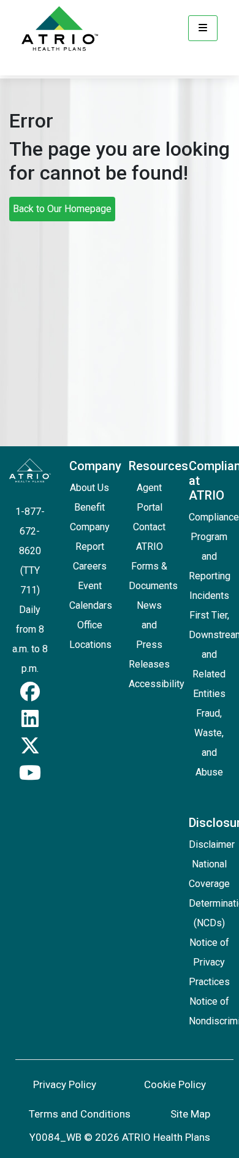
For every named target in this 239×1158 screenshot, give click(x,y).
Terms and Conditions (80, 1114)
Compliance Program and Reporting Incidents (214, 556)
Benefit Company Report (90, 526)
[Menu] (203, 28)
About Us (89, 487)
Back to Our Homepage (62, 209)
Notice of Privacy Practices (209, 962)
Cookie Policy (175, 1084)
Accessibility (156, 684)
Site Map (190, 1114)
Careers (90, 566)
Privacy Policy (64, 1084)
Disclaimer (212, 844)
